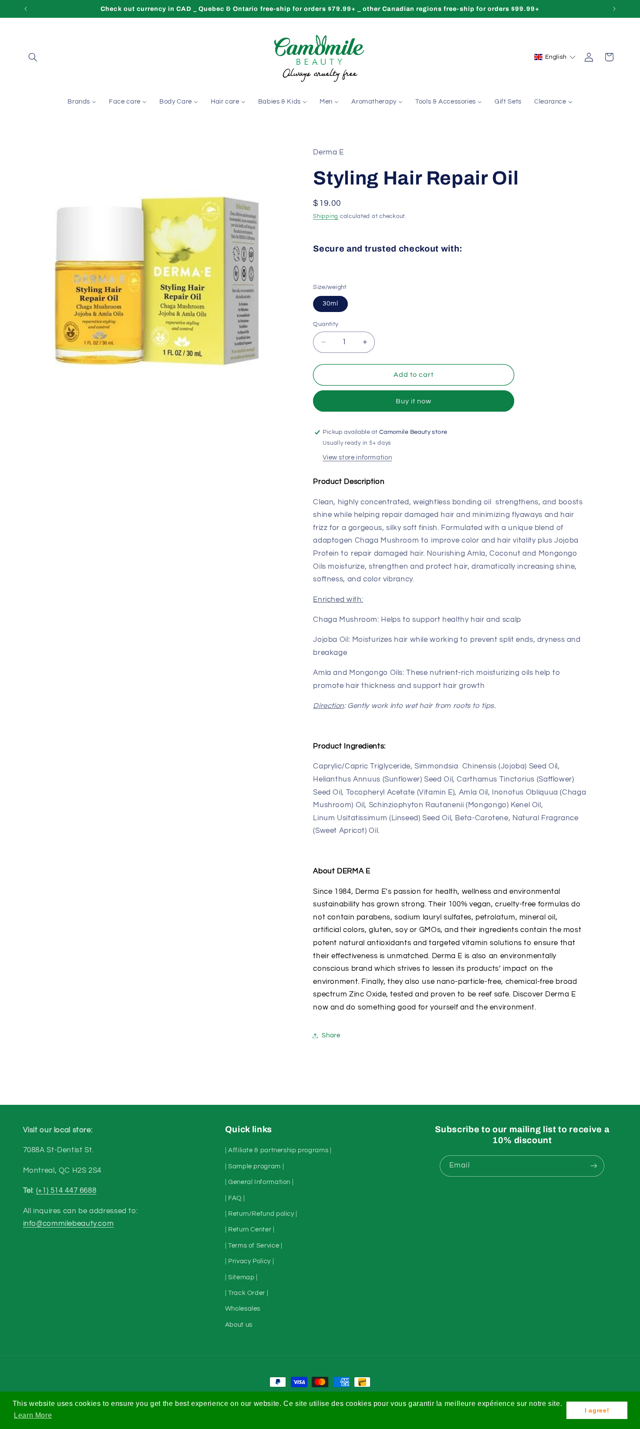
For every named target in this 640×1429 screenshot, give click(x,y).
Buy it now (414, 401)
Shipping (325, 216)
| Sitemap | (241, 1277)
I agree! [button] (597, 1410)
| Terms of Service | (254, 1245)
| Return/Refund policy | (261, 1214)
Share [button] (331, 1035)
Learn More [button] (33, 1415)
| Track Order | (246, 1293)
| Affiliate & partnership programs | (278, 1150)
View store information (357, 457)
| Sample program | (254, 1166)
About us (239, 1325)
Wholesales (242, 1308)
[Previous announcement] (25, 8)
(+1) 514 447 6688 (66, 1190)
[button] (33, 57)
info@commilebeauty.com (68, 1224)
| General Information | (259, 1182)
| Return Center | (250, 1229)
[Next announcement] (614, 8)
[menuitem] (82, 101)
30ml (330, 303)
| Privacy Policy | (249, 1261)
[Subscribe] (594, 1166)
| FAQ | (235, 1198)
